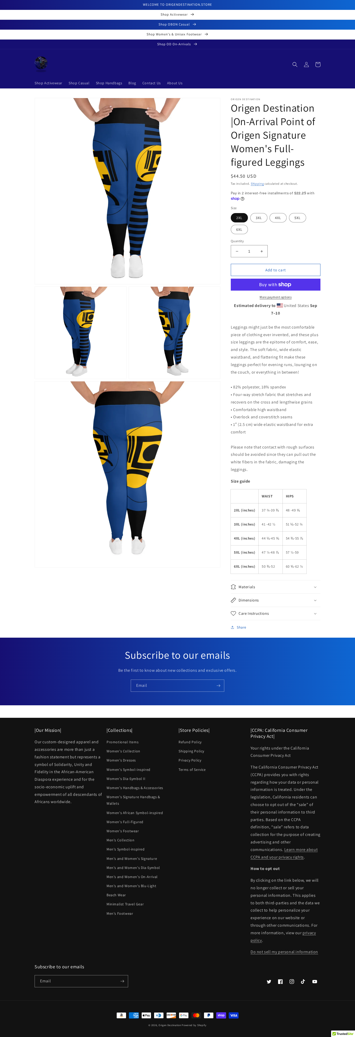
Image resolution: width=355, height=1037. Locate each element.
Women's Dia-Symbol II (126, 778)
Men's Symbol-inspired (126, 849)
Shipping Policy (191, 751)
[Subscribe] (218, 686)
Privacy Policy (190, 760)
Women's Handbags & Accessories (135, 787)
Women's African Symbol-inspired (135, 812)
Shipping (257, 183)
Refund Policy (190, 742)
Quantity (237, 241)
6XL (239, 229)
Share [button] (241, 627)
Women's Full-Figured (125, 822)
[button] (295, 64)
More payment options (276, 297)
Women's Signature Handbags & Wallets (133, 800)
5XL (297, 217)
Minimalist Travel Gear (125, 904)
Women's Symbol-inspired (128, 769)
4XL (278, 217)
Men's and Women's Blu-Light (131, 886)
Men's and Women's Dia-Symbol (133, 867)
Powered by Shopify (194, 1025)
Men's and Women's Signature (132, 858)
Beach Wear (116, 895)
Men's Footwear (120, 913)
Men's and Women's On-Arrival (132, 876)
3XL (259, 217)
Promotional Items (123, 742)
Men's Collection (121, 840)
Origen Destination (170, 1025)
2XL (239, 217)
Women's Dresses (121, 760)
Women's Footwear (123, 831)
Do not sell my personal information (284, 952)
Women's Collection (123, 751)
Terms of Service (192, 769)
